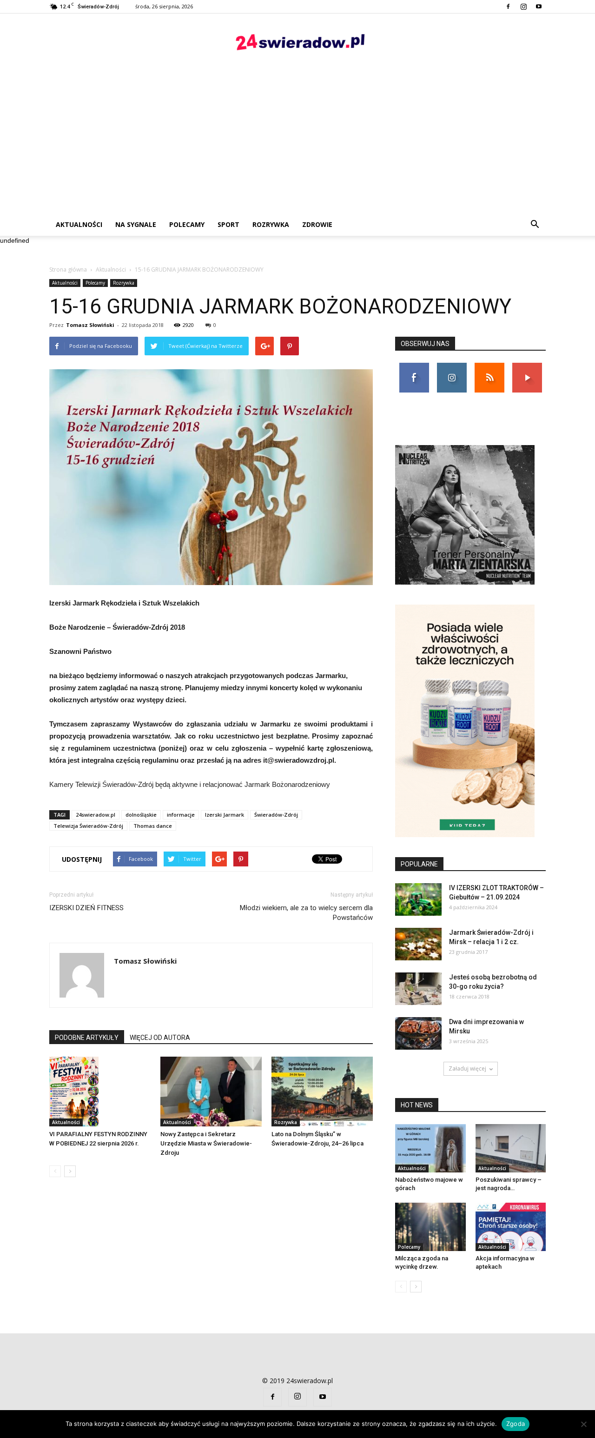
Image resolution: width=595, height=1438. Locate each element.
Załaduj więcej (467, 1068)
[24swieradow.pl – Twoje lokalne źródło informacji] (297, 44)
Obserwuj (451, 366)
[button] (534, 224)
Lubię (414, 366)
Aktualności (79, 224)
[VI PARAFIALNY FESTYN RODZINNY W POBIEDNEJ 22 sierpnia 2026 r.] (100, 1091)
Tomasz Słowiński (90, 324)
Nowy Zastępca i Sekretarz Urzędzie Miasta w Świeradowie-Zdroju (206, 1143)
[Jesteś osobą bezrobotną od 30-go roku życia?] (418, 988)
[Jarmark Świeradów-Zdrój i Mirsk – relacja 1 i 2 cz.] (418, 944)
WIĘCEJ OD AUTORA (160, 1037)
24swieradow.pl (95, 814)
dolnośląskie (141, 814)
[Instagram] (523, 6)
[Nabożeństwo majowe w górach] (430, 1148)
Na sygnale (135, 224)
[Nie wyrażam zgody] (583, 1424)
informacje (181, 814)
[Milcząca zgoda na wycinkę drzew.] (430, 1227)
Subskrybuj (527, 366)
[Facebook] (508, 6)
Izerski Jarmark (224, 814)
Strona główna (68, 269)
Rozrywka (270, 224)
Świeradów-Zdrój (276, 814)
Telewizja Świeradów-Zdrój (88, 825)
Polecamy (187, 224)
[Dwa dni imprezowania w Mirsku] (418, 1033)
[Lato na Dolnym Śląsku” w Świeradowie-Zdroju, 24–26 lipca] (322, 1091)
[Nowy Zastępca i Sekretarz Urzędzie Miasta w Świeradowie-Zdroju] (211, 1091)
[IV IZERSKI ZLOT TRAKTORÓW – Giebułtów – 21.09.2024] (418, 899)
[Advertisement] (297, 144)
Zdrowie (317, 224)
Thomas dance (152, 825)
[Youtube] (539, 6)
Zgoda (515, 1423)
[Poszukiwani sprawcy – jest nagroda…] (511, 1148)
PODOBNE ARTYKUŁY (87, 1037)
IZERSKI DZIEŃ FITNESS (86, 908)
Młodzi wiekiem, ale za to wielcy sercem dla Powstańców (306, 913)
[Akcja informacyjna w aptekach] (511, 1227)
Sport (228, 224)
